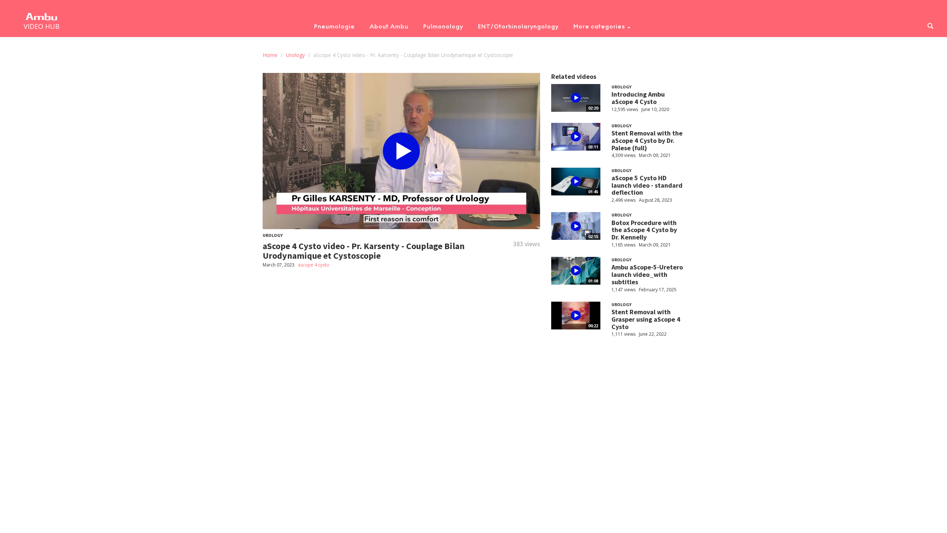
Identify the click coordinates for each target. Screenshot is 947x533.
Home (270, 54)
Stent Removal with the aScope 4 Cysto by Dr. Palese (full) (647, 140)
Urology (295, 54)
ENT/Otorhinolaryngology (518, 26)
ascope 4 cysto (313, 265)
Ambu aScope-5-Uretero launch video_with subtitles (647, 274)
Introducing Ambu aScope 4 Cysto (638, 98)
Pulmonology (443, 26)
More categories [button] (600, 26)
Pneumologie (334, 26)
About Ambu (389, 26)
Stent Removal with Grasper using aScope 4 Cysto (645, 319)
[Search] (930, 26)
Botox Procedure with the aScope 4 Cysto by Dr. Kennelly (644, 230)
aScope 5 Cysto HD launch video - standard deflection (647, 185)
